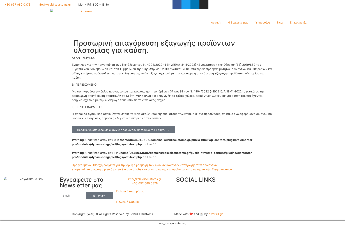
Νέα (280, 22)
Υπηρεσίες (263, 22)
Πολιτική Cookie (127, 202)
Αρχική (215, 22)
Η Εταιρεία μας (238, 22)
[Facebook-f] (176, 4)
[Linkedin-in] (194, 4)
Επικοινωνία (298, 22)
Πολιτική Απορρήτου (130, 191)
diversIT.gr (216, 214)
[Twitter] (185, 4)
